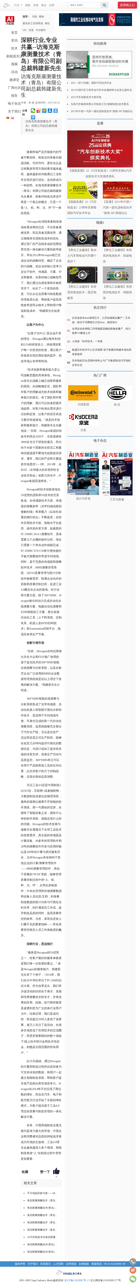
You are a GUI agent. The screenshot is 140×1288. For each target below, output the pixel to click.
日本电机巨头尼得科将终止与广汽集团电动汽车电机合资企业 (101, 362)
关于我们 (14, 111)
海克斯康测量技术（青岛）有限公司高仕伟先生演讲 (43, 1200)
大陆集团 (83, 404)
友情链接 (84, 1264)
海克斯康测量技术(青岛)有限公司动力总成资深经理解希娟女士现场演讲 (43, 1251)
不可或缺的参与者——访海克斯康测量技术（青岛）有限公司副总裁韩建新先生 (43, 1193)
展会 (43, 5)
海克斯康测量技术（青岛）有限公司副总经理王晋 (43, 1229)
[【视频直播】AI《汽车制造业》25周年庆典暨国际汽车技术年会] (82, 190)
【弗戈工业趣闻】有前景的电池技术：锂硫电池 (117, 292)
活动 (14, 72)
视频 (27, 5)
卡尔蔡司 (41, 30)
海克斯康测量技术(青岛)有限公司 (43, 1207)
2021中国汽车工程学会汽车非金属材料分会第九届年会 (101, 90)
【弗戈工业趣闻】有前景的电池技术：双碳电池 (117, 255)
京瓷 (31, 30)
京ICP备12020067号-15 (77, 1280)
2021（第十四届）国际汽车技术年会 (91, 83)
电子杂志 (14, 103)
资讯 (14, 40)
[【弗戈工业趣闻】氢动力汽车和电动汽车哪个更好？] (82, 238)
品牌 (51, 5)
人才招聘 (58, 1264)
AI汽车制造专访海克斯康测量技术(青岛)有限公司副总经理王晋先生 (43, 1237)
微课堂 (14, 80)
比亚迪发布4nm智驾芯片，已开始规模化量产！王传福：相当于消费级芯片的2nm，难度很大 (101, 320)
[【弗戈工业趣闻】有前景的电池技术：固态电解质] (82, 274)
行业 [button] (17, 5)
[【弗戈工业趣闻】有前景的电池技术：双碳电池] (118, 238)
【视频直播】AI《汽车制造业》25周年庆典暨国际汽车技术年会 (82, 207)
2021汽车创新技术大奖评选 (86, 97)
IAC (25, 30)
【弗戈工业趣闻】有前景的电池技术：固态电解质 (81, 292)
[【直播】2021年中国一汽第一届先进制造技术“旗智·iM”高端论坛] (118, 190)
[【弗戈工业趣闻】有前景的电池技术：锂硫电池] (118, 274)
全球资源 (71, 1264)
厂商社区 (14, 88)
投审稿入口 (127, 5)
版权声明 (20, 1264)
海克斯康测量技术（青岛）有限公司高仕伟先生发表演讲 (43, 1215)
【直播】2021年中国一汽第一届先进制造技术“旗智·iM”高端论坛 (117, 207)
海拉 (47, 23)
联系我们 (45, 1264)
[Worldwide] (12, 117)
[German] (6, 117)
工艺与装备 (117, 499)
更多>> (71, 122)
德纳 (41, 16)
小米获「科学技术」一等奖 (87, 341)
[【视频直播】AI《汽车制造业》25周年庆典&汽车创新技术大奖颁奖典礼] (100, 149)
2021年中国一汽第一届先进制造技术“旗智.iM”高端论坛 (102, 111)
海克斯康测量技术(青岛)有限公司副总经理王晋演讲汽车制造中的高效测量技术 (43, 1244)
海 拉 (117, 404)
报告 (14, 95)
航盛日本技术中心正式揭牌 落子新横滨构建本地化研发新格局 (101, 352)
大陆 (34, 16)
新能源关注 (14, 56)
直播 (35, 5)
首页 (14, 32)
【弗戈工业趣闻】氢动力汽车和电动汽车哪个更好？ (81, 255)
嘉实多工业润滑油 (33, 23)
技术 (14, 48)
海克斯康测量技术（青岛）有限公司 (43, 1222)
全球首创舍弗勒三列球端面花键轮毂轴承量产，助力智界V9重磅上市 (101, 331)
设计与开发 (83, 498)
